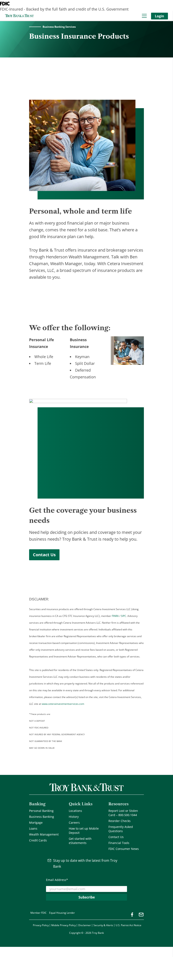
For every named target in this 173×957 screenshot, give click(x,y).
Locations (75, 811)
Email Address (57, 880)
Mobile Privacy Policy (63, 925)
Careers (74, 823)
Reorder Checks (119, 821)
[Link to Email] (141, 914)
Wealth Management (44, 834)
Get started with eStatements (80, 841)
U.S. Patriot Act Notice (128, 925)
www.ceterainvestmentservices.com (63, 704)
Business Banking (41, 817)
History (74, 817)
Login (159, 16)
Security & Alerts (103, 925)
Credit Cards (38, 840)
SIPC (123, 616)
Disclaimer (84, 925)
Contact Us (44, 555)
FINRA (115, 616)
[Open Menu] (144, 15)
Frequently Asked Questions (120, 829)
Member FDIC (38, 913)
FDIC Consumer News (123, 849)
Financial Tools (118, 843)
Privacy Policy (41, 925)
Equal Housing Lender (62, 913)
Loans (33, 828)
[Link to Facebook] (132, 914)
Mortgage (36, 823)
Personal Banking (41, 811)
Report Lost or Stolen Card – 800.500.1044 (123, 813)
